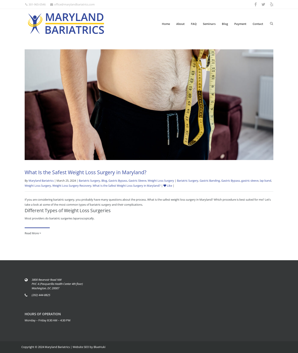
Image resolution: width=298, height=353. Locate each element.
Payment (240, 24)
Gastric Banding (210, 181)
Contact (258, 24)
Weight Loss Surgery (161, 181)
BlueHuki (99, 347)
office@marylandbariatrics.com (74, 4)
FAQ (194, 24)
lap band (265, 181)
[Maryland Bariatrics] (66, 23)
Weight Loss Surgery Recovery (71, 186)
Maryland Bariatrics (41, 181)
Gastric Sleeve (137, 181)
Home (166, 24)
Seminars (209, 24)
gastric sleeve (250, 181)
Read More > (33, 233)
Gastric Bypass (117, 181)
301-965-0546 (37, 4)
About (180, 24)
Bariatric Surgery (89, 181)
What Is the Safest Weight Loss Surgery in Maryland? (85, 172)
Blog (225, 24)
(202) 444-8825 (41, 295)
